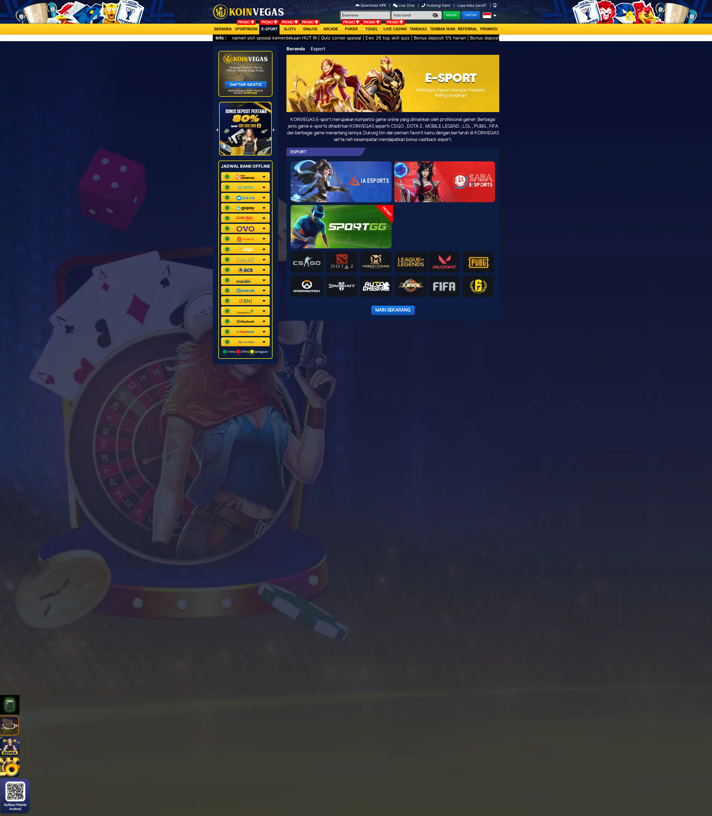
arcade (330, 29)
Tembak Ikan (442, 29)
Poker (351, 29)
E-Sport (269, 29)
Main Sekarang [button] (393, 310)
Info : (221, 38)
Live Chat (406, 5)
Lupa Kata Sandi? (472, 5)
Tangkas (418, 29)
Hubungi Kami (438, 5)
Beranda (223, 29)
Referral (467, 29)
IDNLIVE (310, 29)
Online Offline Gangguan (247, 351)
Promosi (489, 29)
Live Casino (395, 29)
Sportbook (246, 29)
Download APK (373, 5)
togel (371, 29)
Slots (290, 29)
